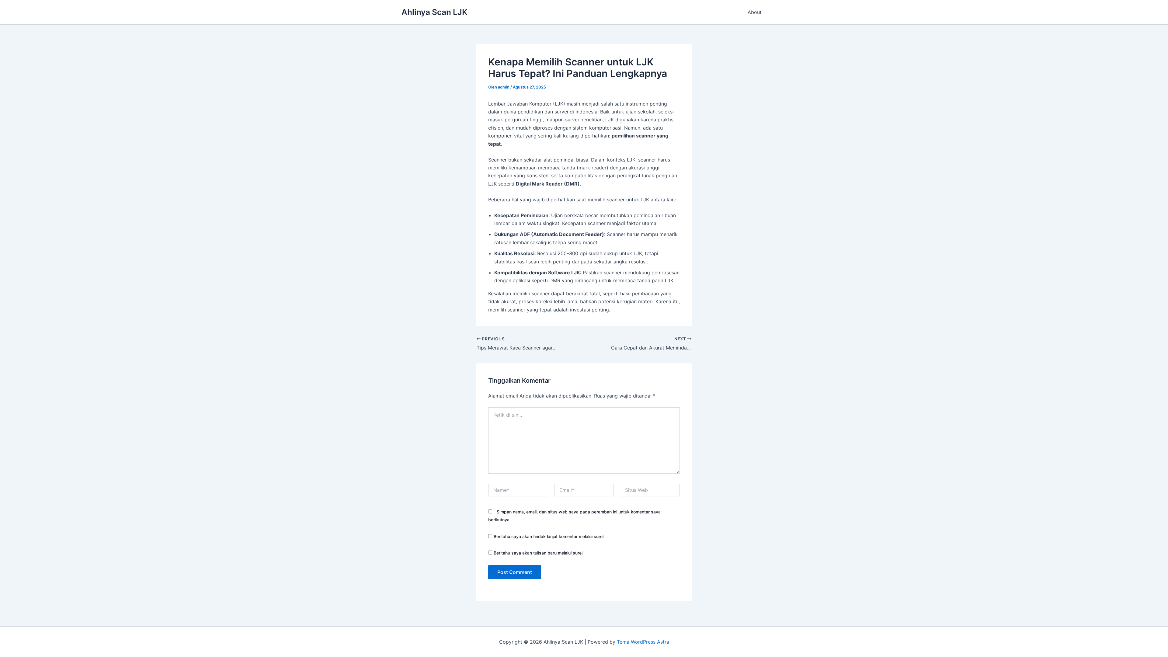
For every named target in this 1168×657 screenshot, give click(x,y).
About (755, 12)
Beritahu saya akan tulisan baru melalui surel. (539, 552)
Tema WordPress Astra (643, 642)
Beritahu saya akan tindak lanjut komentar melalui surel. (549, 536)
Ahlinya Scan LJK (434, 12)
